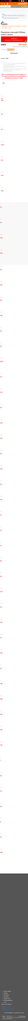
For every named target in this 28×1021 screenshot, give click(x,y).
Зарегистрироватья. (10, 869)
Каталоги (6, 996)
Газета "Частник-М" (8, 1006)
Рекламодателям (8, 1000)
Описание (4, 49)
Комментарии (10, 49)
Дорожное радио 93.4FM (8, 1008)
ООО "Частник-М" (14, 1016)
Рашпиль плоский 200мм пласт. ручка (10, 18)
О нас (5, 1002)
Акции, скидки (7, 991)
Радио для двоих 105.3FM (9, 1009)
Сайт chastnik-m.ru (7, 1007)
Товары (3, 14)
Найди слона (7, 998)
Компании (6, 995)
